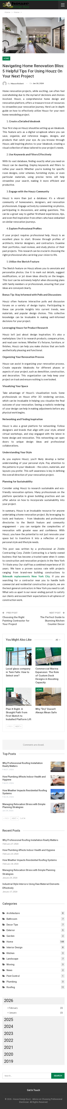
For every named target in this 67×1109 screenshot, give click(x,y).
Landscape (12, 958)
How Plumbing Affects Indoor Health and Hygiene (28, 850)
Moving (10, 964)
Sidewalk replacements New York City (26, 576)
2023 (8, 1033)
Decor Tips (12, 924)
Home (6, 58)
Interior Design (14, 947)
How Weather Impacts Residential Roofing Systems (29, 860)
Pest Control (13, 976)
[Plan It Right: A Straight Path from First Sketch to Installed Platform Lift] (19, 697)
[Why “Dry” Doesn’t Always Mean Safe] (48, 697)
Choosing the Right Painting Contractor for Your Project (15, 621)
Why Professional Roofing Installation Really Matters (30, 840)
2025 (8, 1019)
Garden (10, 936)
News (9, 970)
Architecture (13, 913)
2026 (8, 1000)
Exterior (11, 930)
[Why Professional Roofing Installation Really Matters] (58, 767)
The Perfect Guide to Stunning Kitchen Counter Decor (52, 621)
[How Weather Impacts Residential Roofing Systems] (58, 794)
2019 (8, 1061)
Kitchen (10, 953)
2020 (8, 1054)
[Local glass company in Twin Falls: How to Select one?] (19, 656)
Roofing (11, 987)
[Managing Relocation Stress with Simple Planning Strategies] (58, 808)
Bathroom (12, 919)
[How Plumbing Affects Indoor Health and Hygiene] (58, 780)
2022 (8, 1040)
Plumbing (12, 981)
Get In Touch (33, 1090)
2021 (8, 1047)
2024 (8, 1026)
